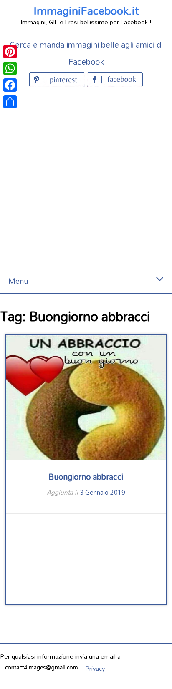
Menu (18, 281)
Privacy (95, 668)
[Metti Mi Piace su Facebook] (115, 84)
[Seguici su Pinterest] (58, 84)
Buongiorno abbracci (85, 476)
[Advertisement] (86, 179)
